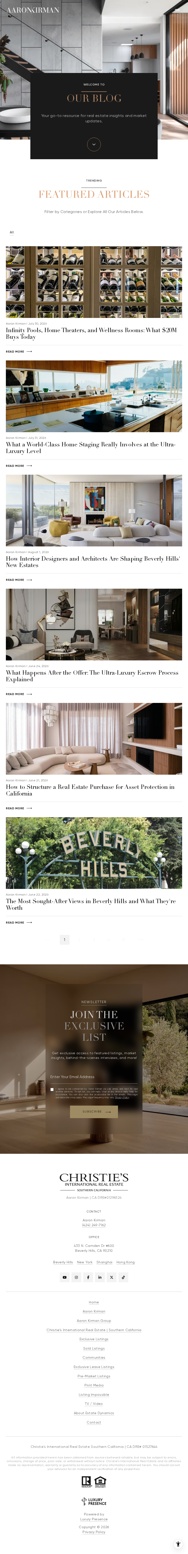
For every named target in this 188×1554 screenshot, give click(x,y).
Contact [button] (94, 1422)
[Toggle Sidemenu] (177, 10)
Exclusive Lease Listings (94, 1367)
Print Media (94, 1385)
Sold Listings (94, 1348)
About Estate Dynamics (94, 1413)
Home (94, 1302)
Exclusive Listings (94, 1339)
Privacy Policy (122, 1097)
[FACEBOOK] (88, 1277)
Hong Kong (126, 1262)
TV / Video (94, 1404)
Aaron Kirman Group (94, 1321)
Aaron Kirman (94, 1311)
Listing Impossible (94, 1395)
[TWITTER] (112, 1277)
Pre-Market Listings (94, 1376)
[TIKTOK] (123, 1277)
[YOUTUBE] (65, 1277)
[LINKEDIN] (100, 1277)
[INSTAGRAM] (76, 1277)
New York (85, 1262)
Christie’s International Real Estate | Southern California (94, 1330)
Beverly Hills (63, 1262)
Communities (94, 1357)
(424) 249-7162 (94, 1225)
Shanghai (104, 1262)
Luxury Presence (94, 1519)
